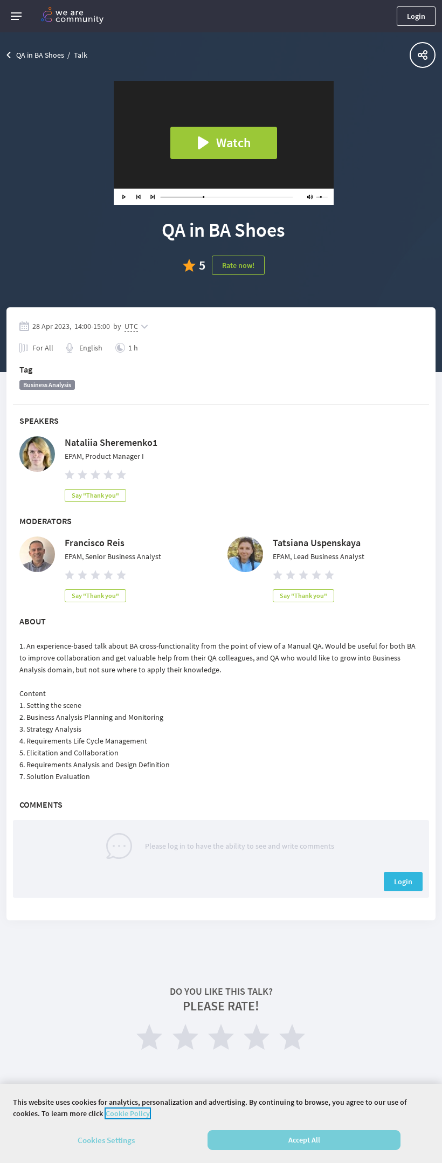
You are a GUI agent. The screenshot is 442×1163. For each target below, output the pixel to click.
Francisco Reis (95, 542)
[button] (16, 16)
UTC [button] (131, 326)
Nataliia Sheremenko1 (111, 442)
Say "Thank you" (95, 495)
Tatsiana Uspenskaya (317, 542)
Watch (233, 142)
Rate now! (238, 265)
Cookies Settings (106, 1140)
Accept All (304, 1140)
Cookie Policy (128, 1113)
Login (416, 16)
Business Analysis (47, 385)
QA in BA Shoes (40, 55)
